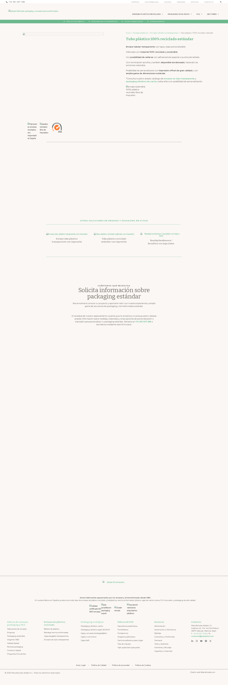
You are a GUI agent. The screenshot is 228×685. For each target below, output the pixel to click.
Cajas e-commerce (88, 637)
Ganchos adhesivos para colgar (130, 640)
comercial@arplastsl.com (202, 636)
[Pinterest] (206, 641)
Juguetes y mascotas (163, 651)
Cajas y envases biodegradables (94, 633)
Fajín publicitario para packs (129, 647)
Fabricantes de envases (17, 629)
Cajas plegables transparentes (56, 636)
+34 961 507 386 (143, 322)
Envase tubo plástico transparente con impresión (67, 240)
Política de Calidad (98, 665)
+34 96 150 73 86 (200, 634)
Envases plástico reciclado (146, 14)
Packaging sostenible (16, 636)
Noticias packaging (15, 647)
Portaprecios (123, 633)
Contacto (209, 2)
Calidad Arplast (13, 643)
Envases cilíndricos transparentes (164, 33)
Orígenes (181, 2)
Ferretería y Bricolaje (162, 647)
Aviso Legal (81, 665)
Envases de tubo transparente (56, 640)
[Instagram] (197, 641)
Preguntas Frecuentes (16, 654)
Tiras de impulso (124, 644)
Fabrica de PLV (126, 622)
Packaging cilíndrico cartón (92, 626)
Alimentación (159, 626)
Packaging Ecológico (179, 14)
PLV (198, 14)
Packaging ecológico (92, 622)
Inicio (128, 33)
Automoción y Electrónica (165, 630)
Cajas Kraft (85, 640)
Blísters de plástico (51, 629)
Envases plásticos (140, 33)
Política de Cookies (143, 665)
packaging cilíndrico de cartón (141, 81)
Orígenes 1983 (13, 640)
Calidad (167, 2)
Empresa (135, 2)
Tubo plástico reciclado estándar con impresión (114, 240)
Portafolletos (123, 630)
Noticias (195, 2)
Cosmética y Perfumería (164, 637)
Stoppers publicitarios (126, 637)
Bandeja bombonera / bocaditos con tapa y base (161, 242)
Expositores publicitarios (127, 626)
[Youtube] (201, 641)
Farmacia (158, 640)
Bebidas (157, 633)
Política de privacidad (120, 665)
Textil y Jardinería (161, 644)
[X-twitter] (210, 641)
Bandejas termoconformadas (56, 632)
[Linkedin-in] (192, 641)
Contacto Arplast (14, 650)
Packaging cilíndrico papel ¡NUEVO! (95, 630)
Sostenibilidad (152, 2)
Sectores (212, 14)
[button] (220, 2)
